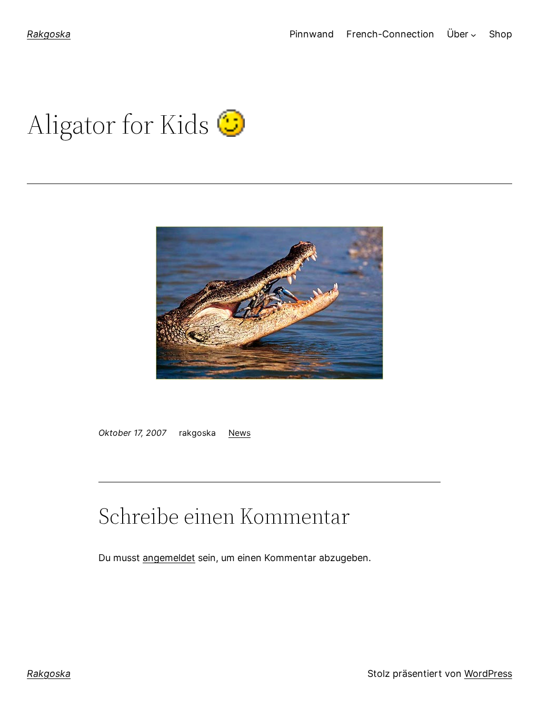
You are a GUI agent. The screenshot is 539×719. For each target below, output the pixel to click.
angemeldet (169, 557)
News (239, 432)
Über (457, 33)
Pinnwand (312, 33)
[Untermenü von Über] (473, 34)
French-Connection (390, 33)
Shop (500, 33)
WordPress (488, 673)
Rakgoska (49, 33)
